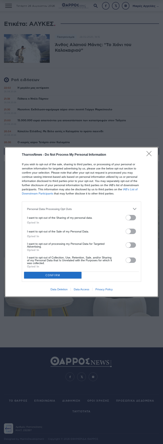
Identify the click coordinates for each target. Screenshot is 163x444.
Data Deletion (59, 289)
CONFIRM (53, 275)
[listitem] (81, 209)
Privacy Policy (104, 289)
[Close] (150, 155)
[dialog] (81, 222)
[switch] (131, 217)
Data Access (81, 289)
